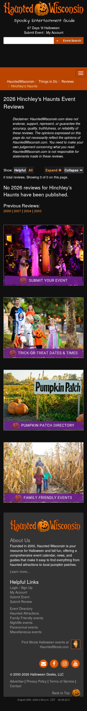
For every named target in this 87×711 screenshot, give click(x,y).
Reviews (67, 81)
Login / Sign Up (21, 587)
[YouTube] (75, 663)
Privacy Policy (36, 681)
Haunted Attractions (24, 613)
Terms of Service (61, 681)
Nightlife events (21, 622)
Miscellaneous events (26, 631)
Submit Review (21, 601)
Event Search (72, 40)
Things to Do (48, 81)
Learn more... (20, 571)
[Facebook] (54, 663)
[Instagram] (65, 663)
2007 (17, 211)
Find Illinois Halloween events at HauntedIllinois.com (45, 644)
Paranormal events (24, 627)
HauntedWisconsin (20, 81)
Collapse (71, 170)
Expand (51, 170)
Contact (15, 686)
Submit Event (33, 32)
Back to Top (61, 692)
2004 (27, 211)
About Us (20, 540)
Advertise (17, 681)
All (31, 170)
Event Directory (21, 608)
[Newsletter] (43, 663)
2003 (38, 211)
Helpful (20, 170)
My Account (54, 32)
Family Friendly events (26, 617)
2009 (7, 211)
